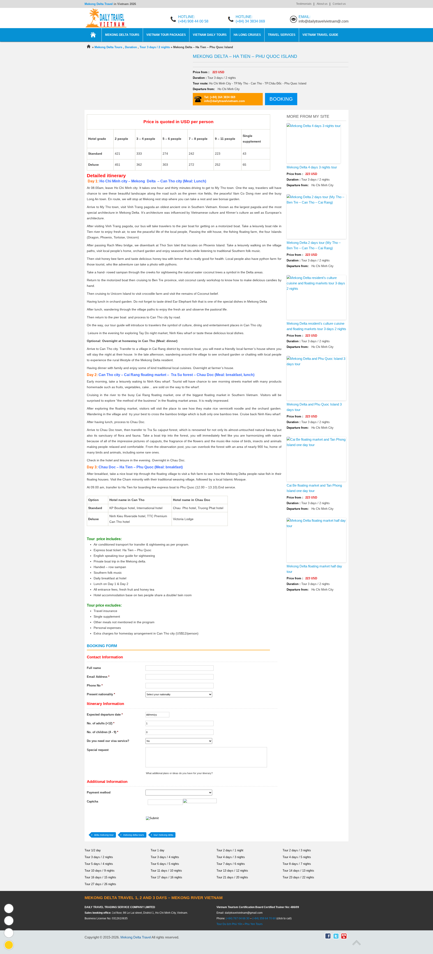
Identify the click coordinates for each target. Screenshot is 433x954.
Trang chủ (93, 35)
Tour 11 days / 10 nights (166, 870)
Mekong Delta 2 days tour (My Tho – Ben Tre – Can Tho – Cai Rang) (314, 245)
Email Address (98, 676)
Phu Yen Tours (254, 924)
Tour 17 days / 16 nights (166, 877)
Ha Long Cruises (247, 34)
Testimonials (303, 3)
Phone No (95, 685)
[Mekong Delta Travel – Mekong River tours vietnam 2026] (88, 47)
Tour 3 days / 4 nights (165, 857)
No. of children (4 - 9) (102, 732)
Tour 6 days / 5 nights (165, 864)
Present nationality (101, 694)
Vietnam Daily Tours (210, 34)
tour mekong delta (163, 835)
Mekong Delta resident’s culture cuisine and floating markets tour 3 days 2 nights (316, 326)
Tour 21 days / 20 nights (232, 877)
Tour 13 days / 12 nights (232, 870)
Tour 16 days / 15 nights (100, 877)
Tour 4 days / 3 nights (230, 857)
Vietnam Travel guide (320, 34)
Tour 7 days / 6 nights (230, 864)
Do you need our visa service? (108, 741)
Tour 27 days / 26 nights (100, 884)
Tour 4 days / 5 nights (297, 857)
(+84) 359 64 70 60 (264, 918)
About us (322, 3)
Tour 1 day (157, 850)
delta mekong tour (104, 835)
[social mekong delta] (343, 935)
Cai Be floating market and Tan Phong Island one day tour (314, 488)
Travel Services (281, 34)
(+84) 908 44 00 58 (193, 21)
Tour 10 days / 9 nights (100, 870)
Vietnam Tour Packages (166, 34)
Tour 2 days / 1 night (229, 850)
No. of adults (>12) (100, 723)
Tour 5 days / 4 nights (99, 864)
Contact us (339, 3)
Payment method (99, 792)
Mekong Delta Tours (122, 34)
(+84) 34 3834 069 (250, 21)
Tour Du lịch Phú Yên (229, 924)
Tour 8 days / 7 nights (297, 864)
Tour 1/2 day (93, 850)
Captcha (92, 801)
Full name (94, 668)
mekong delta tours (133, 835)
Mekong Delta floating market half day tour (314, 568)
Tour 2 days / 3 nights (297, 850)
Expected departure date (105, 714)
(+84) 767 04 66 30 (237, 918)
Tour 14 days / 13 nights (298, 870)
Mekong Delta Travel (99, 4)
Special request (97, 750)
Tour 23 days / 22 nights (298, 877)
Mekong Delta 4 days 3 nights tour (312, 167)
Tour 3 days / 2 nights (99, 857)
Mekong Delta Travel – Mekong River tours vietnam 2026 (106, 18)
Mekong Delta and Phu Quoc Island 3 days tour (314, 407)
